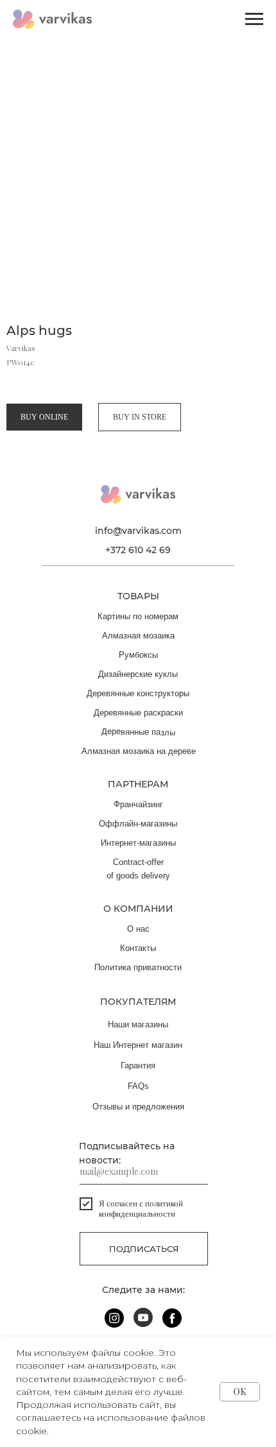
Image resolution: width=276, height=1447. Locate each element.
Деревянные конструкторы (138, 693)
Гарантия (138, 1065)
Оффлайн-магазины (138, 823)
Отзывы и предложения (138, 1106)
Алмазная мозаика (138, 635)
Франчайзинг (138, 804)
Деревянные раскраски (138, 712)
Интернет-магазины (138, 843)
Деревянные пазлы (138, 731)
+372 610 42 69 (138, 550)
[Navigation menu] (254, 19)
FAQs (138, 1086)
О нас (138, 929)
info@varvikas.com (138, 530)
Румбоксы (138, 655)
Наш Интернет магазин (138, 1045)
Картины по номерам (138, 616)
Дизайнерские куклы (138, 674)
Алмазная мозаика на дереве (139, 751)
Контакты (138, 948)
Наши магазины (138, 1024)
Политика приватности (138, 967)
